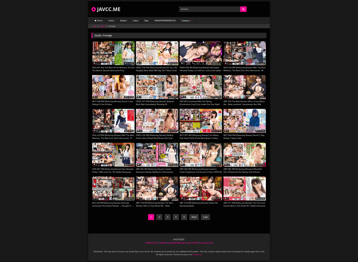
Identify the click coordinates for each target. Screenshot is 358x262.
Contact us (197, 254)
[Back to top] (349, 253)
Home (100, 20)
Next (194, 217)
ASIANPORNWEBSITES (165, 20)
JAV (94, 26)
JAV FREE (193, 243)
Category (186, 20)
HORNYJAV (151, 243)
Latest (135, 20)
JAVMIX (163, 243)
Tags (146, 20)
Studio (102, 26)
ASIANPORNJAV (177, 243)
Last (205, 217)
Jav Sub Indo (206, 243)
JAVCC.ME (108, 9)
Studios (123, 20)
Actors (111, 20)
